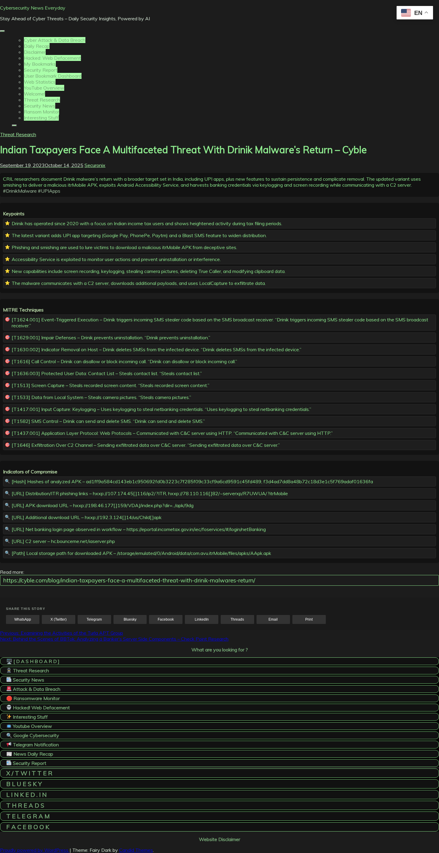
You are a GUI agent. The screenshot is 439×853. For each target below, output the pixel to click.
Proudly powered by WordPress (35, 850)
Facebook (166, 619)
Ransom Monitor (41, 112)
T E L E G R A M (28, 816)
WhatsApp (22, 619)
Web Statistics (40, 82)
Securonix (95, 165)
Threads (237, 619)
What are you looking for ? (219, 650)
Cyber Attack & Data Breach (54, 40)
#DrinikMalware (20, 191)
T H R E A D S (25, 805)
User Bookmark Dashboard (53, 76)
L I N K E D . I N (26, 794)
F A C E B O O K (27, 827)
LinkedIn (202, 619)
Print (309, 619)
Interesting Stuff (41, 118)
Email (273, 619)
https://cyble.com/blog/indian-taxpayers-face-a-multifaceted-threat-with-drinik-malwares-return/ (129, 580)
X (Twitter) (58, 619)
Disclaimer (35, 52)
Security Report (40, 70)
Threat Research (42, 100)
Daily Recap (37, 46)
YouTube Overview (44, 88)
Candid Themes (136, 850)
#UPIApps (49, 191)
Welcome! (34, 94)
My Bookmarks (40, 64)
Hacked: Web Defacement (52, 58)
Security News (39, 106)
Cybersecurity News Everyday (32, 8)
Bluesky (130, 619)
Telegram (94, 619)
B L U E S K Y (24, 784)
